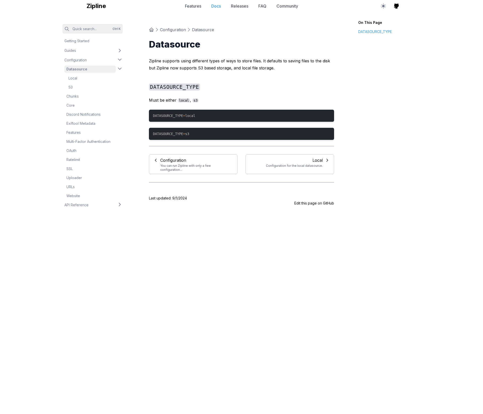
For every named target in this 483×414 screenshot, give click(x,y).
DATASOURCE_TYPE (375, 31)
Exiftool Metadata (80, 123)
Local (72, 78)
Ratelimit (73, 159)
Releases (239, 6)
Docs (216, 6)
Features (193, 6)
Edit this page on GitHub (314, 203)
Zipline (96, 6)
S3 (70, 87)
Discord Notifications (83, 114)
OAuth (71, 150)
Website (73, 196)
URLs (70, 187)
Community (287, 6)
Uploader (74, 178)
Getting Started (76, 41)
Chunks (72, 96)
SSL (69, 169)
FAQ (262, 6)
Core (70, 105)
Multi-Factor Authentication (88, 141)
